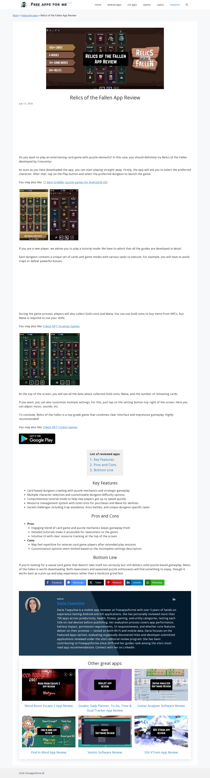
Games (147, 4)
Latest (160, 4)
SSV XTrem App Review (161, 752)
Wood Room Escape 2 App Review (49, 706)
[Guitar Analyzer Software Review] (161, 698)
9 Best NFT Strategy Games (61, 326)
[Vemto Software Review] (105, 745)
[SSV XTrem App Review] (161, 745)
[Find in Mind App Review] (48, 745)
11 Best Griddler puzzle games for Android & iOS (75, 182)
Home (98, 4)
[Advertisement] (105, 132)
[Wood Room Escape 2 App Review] (48, 698)
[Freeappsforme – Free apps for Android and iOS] (45, 4)
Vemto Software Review (105, 752)
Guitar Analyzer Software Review (161, 706)
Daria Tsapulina (70, 603)
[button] (187, 4)
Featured (175, 4)
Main (16, 15)
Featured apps (29, 15)
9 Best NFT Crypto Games (60, 427)
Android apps (114, 4)
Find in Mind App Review (48, 752)
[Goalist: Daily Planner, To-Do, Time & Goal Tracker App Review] (105, 698)
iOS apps (132, 4)
